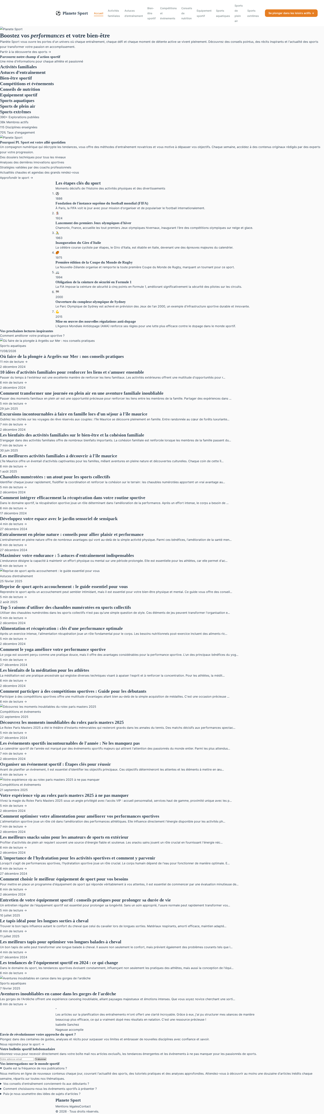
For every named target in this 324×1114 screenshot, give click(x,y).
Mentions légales (67, 1106)
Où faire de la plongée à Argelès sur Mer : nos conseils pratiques (62, 356)
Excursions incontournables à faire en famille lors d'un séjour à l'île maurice (73, 414)
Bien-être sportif (151, 13)
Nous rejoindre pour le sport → (22, 1044)
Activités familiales (114, 13)
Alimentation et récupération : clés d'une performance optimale (61, 628)
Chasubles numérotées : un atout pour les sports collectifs (55, 476)
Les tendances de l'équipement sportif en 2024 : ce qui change (59, 962)
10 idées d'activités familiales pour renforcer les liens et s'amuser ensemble (72, 372)
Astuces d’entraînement (133, 13)
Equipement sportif (204, 13)
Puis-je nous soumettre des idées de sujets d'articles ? (41, 1094)
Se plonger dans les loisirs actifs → (291, 13)
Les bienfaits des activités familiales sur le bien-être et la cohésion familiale (72, 435)
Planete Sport (72, 13)
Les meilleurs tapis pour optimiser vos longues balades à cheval (60, 941)
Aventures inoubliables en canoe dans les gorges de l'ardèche (58, 993)
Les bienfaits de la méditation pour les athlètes (44, 670)
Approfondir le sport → (16, 178)
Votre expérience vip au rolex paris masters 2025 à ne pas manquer (64, 795)
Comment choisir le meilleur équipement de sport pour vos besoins (64, 879)
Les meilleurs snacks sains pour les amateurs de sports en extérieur (64, 837)
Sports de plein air (239, 13)
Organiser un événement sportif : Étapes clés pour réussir (55, 764)
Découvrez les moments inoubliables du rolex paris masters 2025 (62, 722)
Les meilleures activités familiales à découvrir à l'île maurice (58, 455)
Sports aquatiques (223, 13)
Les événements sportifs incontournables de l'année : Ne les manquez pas (70, 743)
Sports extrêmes (253, 13)
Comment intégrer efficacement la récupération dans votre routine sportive (72, 497)
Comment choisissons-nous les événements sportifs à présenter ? (50, 1089)
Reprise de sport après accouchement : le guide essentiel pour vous (64, 586)
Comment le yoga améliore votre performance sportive (53, 649)
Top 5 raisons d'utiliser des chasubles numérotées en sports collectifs (65, 607)
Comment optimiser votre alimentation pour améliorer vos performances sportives (79, 816)
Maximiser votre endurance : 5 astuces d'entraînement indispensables (67, 555)
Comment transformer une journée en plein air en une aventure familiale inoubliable (82, 393)
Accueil (98, 13)
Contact (85, 1106)
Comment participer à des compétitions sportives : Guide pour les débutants (73, 691)
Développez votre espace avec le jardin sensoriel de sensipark (59, 518)
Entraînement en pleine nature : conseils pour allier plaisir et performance (72, 534)
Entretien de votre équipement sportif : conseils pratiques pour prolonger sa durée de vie (85, 900)
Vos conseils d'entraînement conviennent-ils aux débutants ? (46, 1083)
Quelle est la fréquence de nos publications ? (35, 1068)
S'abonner (40, 1059)
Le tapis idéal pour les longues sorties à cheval (44, 920)
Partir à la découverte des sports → (25, 52)
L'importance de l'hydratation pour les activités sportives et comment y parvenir (77, 858)
